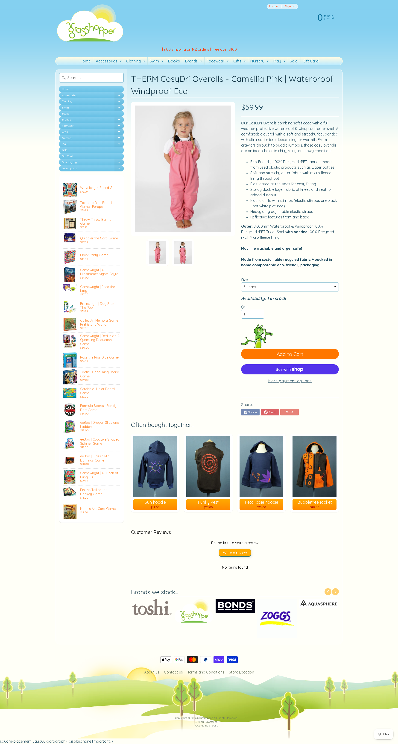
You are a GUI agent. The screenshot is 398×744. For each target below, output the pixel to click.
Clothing (136, 62)
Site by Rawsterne (206, 721)
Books (174, 61)
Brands (194, 62)
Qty (244, 307)
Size (244, 279)
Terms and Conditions (205, 672)
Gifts (240, 62)
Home (85, 61)
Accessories (109, 62)
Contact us (173, 672)
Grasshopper (205, 718)
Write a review (235, 552)
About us (151, 672)
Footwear (218, 62)
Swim (157, 62)
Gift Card (311, 61)
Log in (273, 6)
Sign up (290, 6)
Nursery (260, 62)
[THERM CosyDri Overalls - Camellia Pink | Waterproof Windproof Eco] (157, 252)
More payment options (290, 381)
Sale (294, 61)
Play (280, 62)
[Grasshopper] (89, 22)
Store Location (241, 672)
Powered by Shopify (206, 725)
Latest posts (93, 169)
